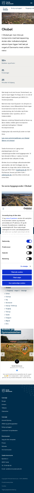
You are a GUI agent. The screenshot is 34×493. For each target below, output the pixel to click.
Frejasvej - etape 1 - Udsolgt (17, 291)
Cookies (4, 486)
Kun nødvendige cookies (17, 283)
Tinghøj (8, 309)
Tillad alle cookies (17, 272)
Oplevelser (5, 411)
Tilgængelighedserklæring (9, 489)
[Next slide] (31, 354)
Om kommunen (6, 450)
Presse (4, 443)
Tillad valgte (17, 277)
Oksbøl (8, 287)
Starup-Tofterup (11, 306)
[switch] (29, 246)
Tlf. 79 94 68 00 (6, 465)
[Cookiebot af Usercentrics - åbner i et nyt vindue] (24, 209)
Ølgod (8, 321)
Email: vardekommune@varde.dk (12, 469)
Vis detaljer (24, 266)
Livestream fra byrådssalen (10, 430)
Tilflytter (4, 408)
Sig (7, 300)
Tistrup (8, 312)
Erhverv (4, 404)
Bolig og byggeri (16, 8)
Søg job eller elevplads (8, 439)
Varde (8, 315)
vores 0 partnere (11, 218)
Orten (8, 294)
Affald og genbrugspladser (9, 424)
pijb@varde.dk (7, 175)
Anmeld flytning (6, 420)
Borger (5, 8)
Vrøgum (8, 318)
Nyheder (4, 446)
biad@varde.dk (21, 170)
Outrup (8, 297)
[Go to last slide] (2, 354)
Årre (7, 324)
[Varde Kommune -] (9, 3)
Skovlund (9, 303)
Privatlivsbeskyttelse (7, 482)
